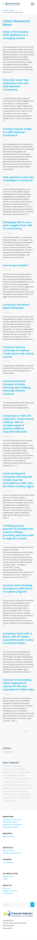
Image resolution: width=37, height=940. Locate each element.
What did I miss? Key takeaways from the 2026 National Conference (16, 84)
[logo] (15, 4)
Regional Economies (16, 788)
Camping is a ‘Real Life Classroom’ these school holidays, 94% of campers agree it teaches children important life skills (18, 423)
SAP (13, 794)
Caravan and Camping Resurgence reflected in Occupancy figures (18, 588)
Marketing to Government (12, 825)
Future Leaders (25, 772)
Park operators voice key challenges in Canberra (18, 179)
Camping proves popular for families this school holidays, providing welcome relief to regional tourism (18, 532)
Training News (8, 862)
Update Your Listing (10, 891)
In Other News (9, 778)
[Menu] (31, 4)
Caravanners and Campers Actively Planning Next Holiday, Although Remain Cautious (17, 387)
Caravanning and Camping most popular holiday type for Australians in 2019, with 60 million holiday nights (18, 480)
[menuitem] (31, 4)
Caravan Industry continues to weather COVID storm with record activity (18, 352)
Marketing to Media (10, 822)
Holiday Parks (8, 876)
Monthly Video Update (20, 782)
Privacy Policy (8, 893)
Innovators (22, 775)
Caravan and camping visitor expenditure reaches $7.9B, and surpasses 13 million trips (18, 684)
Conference (21, 769)
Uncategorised (24, 797)
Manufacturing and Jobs (12, 853)
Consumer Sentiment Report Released (16, 306)
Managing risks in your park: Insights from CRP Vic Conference (17, 225)
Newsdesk (8, 785)
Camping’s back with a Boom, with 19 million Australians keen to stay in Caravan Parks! (18, 638)
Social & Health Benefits (24, 794)
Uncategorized (9, 801)
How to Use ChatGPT (15, 265)
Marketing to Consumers (12, 820)
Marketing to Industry (11, 827)
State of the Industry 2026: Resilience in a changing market (16, 35)
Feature (7, 772)
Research (29, 788)
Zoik (11, 928)
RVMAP (7, 794)
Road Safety (23, 791)
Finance (15, 772)
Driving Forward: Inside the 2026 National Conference (17, 132)
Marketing (8, 782)
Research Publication (10, 791)
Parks (17, 785)
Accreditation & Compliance (12, 766)
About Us (6, 888)
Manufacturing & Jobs (23, 778)
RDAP (6, 788)
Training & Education (10, 797)
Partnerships (26, 785)
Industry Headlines (10, 775)
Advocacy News (9, 769)
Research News (8, 10)
